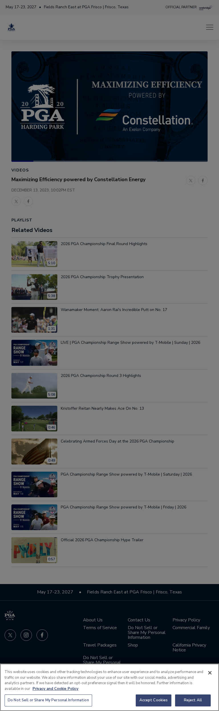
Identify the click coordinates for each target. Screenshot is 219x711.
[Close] (210, 672)
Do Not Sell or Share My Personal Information (48, 700)
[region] (109, 687)
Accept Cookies (153, 700)
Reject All (193, 700)
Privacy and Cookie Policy (55, 688)
